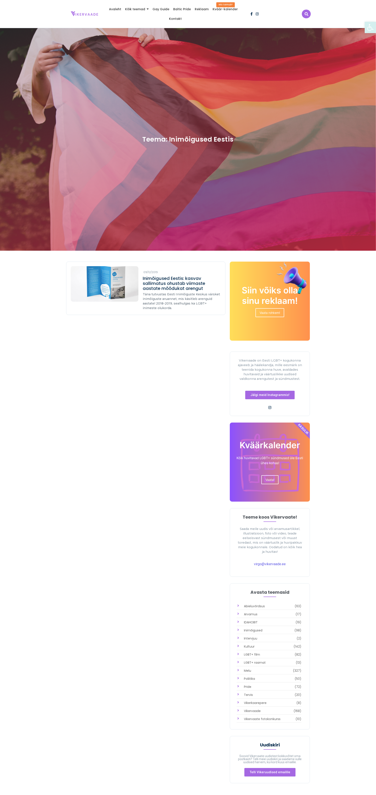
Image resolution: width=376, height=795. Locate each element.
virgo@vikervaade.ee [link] (270, 564)
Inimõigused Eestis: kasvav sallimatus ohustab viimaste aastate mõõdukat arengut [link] (174, 283)
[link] (370, 27)
